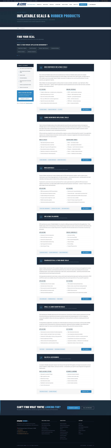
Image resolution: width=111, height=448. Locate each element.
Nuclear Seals (22, 75)
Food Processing (33, 48)
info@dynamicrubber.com (22, 431)
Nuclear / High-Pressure (43, 48)
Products (39, 4)
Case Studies (65, 4)
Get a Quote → (86, 109)
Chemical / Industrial (32, 51)
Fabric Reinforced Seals (46, 425)
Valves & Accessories (24, 87)
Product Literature (82, 430)
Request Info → (86, 391)
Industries (45, 4)
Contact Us (83, 4)
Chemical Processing (64, 432)
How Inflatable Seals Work (83, 427)
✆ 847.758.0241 (104, 0)
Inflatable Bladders (23, 77)
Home (18, 28)
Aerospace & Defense (64, 427)
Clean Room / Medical (22, 48)
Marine (61, 428)
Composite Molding (55, 48)
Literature (57, 4)
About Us (76, 4)
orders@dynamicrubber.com (23, 433)
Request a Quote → (25, 98)
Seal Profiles (81, 425)
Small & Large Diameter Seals (25, 84)
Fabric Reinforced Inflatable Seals (25, 72)
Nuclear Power (63, 437)
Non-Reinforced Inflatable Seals (26, 68)
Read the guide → (29, 103)
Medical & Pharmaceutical (65, 425)
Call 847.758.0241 (87, 407)
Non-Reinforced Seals (46, 423)
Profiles (52, 4)
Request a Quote (73, 407)
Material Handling (63, 423)
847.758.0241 (93, 4)
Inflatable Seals (31, 4)
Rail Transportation (63, 438)
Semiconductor (63, 430)
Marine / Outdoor (21, 51)
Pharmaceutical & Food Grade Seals (25, 81)
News (71, 4)
